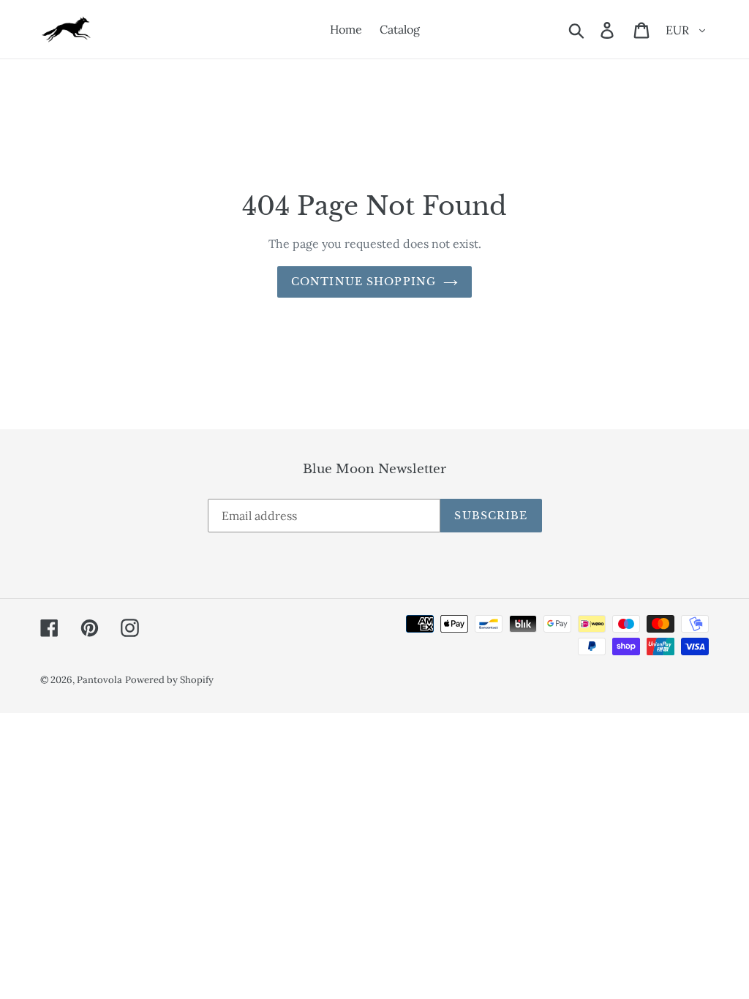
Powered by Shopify (169, 680)
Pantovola (99, 680)
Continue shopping (363, 281)
